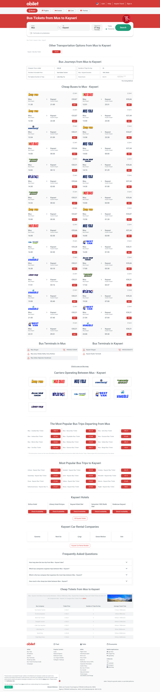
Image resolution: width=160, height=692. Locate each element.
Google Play (111, 653)
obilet (84, 598)
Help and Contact (84, 672)
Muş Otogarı (34, 350)
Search (123, 27)
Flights (46, 11)
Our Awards (83, 670)
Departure (97, 26)
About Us (82, 659)
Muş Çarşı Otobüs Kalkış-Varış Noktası (42, 354)
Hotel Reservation (84, 653)
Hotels (59, 11)
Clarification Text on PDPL (87, 661)
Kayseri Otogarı (91, 350)
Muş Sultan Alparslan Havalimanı (40, 358)
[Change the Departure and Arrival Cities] (59, 27)
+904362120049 (71, 350)
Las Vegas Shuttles (59, 657)
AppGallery (111, 655)
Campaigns (30, 664)
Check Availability (37, 511)
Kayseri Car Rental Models (80, 545)
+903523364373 (127, 350)
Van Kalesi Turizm (62, 72)
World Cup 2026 (31, 659)
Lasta (55, 651)
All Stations (30, 653)
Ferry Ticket (83, 657)
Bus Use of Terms (84, 668)
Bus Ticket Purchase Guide (34, 661)
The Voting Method (127, 81)
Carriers (29, 655)
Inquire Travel (119, 4)
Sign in (129, 4)
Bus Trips (29, 651)
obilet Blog (111, 667)
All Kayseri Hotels (80, 518)
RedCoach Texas (58, 655)
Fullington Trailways (59, 659)
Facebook (110, 663)
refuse (44, 679)
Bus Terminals (30, 657)
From (32, 26)
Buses (32, 11)
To (63, 26)
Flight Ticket (83, 651)
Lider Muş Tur (61, 77)
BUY (75, 104)
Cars (72, 11)
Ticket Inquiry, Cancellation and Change (86, 674)
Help (109, 4)
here (22, 684)
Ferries (85, 11)
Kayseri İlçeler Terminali (93, 354)
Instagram (111, 665)
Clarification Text (10, 681)
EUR (103, 4)
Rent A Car (83, 655)
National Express (58, 653)
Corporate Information (86, 664)
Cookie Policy (83, 666)
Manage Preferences (53, 687)
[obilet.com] (37, 5)
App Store (110, 651)
